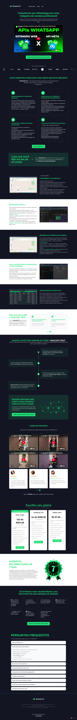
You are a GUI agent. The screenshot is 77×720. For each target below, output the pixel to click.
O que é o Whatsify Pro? (17, 642)
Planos (38, 6)
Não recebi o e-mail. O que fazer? (19, 663)
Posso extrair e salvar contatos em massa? (21, 680)
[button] (47, 331)
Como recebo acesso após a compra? (20, 646)
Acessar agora (20, 547)
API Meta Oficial (32, 6)
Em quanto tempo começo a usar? (19, 688)
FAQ (42, 6)
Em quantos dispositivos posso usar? (20, 668)
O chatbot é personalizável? (18, 676)
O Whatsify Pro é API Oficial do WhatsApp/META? (23, 672)
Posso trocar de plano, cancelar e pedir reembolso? (23, 684)
